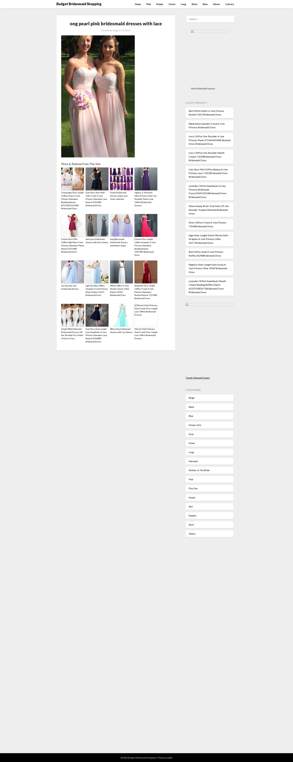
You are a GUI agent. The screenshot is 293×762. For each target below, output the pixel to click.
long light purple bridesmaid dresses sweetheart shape (118, 242)
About (216, 4)
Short (194, 4)
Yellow (192, 533)
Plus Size (193, 488)
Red (191, 506)
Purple (159, 4)
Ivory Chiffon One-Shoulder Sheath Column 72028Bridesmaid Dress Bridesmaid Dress (206, 156)
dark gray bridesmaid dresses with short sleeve (97, 241)
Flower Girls (195, 425)
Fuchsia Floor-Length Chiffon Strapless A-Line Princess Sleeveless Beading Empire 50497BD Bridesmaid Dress (145, 247)
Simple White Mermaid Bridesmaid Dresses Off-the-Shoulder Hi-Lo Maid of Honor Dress (72, 334)
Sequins (192, 515)
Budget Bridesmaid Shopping (78, 4)
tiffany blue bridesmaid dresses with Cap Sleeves (121, 330)
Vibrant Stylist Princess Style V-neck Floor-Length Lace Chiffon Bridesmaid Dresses (145, 334)
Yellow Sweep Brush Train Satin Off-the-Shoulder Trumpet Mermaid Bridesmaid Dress (209, 210)
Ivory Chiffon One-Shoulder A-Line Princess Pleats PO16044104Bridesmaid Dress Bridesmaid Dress (209, 140)
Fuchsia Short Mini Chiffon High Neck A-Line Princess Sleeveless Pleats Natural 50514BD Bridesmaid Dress (72, 245)
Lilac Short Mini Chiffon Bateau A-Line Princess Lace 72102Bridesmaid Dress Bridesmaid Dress (208, 173)
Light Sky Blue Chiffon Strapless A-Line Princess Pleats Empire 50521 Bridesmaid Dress (97, 290)
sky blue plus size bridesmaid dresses (70, 287)
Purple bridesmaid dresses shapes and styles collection (118, 195)
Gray (191, 434)
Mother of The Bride (199, 470)
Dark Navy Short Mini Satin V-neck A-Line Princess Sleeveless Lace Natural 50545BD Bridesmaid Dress (96, 199)
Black (191, 407)
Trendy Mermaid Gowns (198, 377)
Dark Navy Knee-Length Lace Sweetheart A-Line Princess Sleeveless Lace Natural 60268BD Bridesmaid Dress (96, 335)
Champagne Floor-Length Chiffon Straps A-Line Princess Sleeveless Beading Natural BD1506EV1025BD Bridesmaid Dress (72, 200)
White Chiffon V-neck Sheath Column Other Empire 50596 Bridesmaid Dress (119, 290)
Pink (148, 4)
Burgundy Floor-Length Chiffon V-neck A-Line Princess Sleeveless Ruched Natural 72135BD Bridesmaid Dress (145, 292)
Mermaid (193, 461)
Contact (229, 4)
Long (183, 4)
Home (138, 4)
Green (172, 4)
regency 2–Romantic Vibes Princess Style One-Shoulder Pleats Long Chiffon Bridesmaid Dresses (145, 199)
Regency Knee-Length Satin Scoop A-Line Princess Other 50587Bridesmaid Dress (208, 268)
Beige (192, 397)
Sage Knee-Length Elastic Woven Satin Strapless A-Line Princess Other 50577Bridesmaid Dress (208, 239)
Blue (205, 4)
